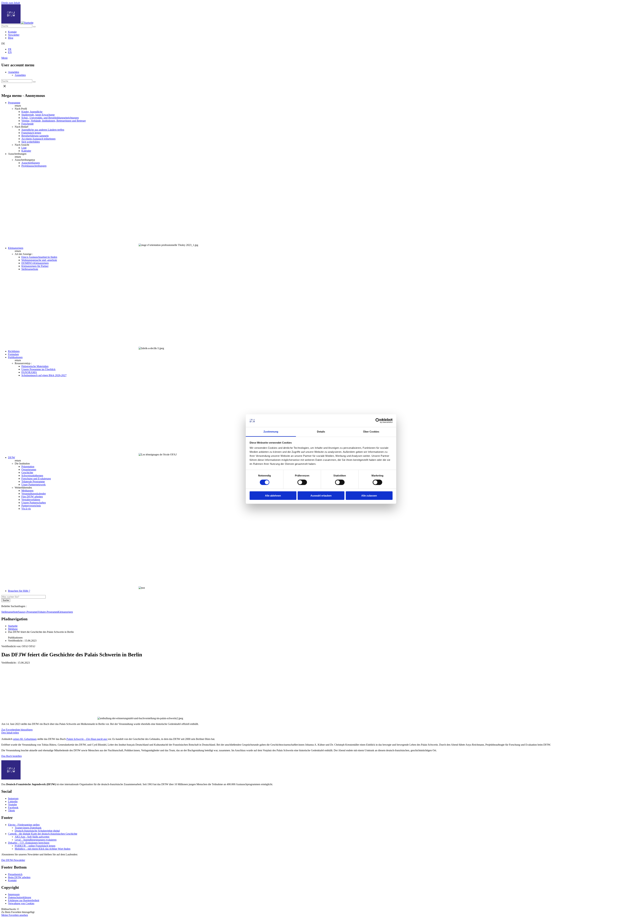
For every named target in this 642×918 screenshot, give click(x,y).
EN (10, 52)
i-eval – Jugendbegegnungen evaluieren (36, 839)
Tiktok (11, 810)
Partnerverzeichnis (31, 505)
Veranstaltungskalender (33, 493)
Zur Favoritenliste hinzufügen (17, 729)
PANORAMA (29, 372)
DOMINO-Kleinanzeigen (35, 263)
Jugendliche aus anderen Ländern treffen (42, 129)
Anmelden (13, 72)
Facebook (13, 807)
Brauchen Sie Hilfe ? (19, 590)
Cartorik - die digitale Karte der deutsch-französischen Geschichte (42, 833)
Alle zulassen (369, 495)
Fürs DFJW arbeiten (32, 496)
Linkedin (13, 801)
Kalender (26, 150)
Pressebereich (15, 874)
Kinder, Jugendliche (31, 111)
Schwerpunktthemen (32, 475)
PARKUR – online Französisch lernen (35, 845)
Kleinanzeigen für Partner (34, 266)
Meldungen (27, 490)
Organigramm (28, 469)
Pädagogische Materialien (34, 366)
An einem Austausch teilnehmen (38, 138)
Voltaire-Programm (48, 611)
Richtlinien (14, 351)
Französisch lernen (31, 132)
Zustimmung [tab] (270, 431)
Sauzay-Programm (28, 611)
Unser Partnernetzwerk (33, 484)
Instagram (13, 798)
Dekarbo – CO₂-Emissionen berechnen (28, 842)
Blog (10, 37)
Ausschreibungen (30, 162)
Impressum (14, 894)
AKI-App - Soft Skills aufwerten (32, 836)
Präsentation (27, 466)
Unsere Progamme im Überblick (38, 369)
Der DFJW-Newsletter (13, 860)
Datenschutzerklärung (19, 897)
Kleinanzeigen (15, 248)
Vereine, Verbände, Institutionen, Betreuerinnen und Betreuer (53, 120)
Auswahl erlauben (321, 495)
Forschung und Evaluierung (36, 478)
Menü (4, 57)
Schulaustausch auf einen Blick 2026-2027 (44, 375)
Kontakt (12, 31)
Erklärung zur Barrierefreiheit (23, 900)
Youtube (12, 804)
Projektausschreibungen (33, 165)
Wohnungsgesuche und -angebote (39, 260)
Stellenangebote (29, 269)
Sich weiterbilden (30, 141)
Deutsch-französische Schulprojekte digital (37, 830)
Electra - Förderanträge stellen (24, 824)
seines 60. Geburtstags (25, 739)
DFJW (11, 457)
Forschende (27, 123)
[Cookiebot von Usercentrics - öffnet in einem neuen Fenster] (378, 420)
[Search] (34, 26)
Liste (24, 147)
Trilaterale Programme (33, 481)
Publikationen (15, 357)
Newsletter (13, 34)
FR (9, 49)
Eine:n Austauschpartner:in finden (39, 257)
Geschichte (27, 472)
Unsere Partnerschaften (33, 502)
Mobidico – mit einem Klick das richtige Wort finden (42, 848)
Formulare (13, 354)
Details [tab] (321, 431)
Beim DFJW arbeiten (19, 877)
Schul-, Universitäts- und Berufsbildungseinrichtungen (50, 117)
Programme (14, 102)
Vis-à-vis (26, 508)
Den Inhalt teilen (10, 732)
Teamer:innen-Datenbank (28, 827)
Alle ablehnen (273, 495)
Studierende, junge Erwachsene (38, 114)
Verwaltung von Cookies (21, 903)
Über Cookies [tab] (371, 431)
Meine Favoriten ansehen (14, 915)
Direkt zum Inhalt (10, 2)
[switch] (302, 482)
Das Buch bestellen (11, 756)
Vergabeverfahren (30, 499)
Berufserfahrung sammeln (35, 135)
